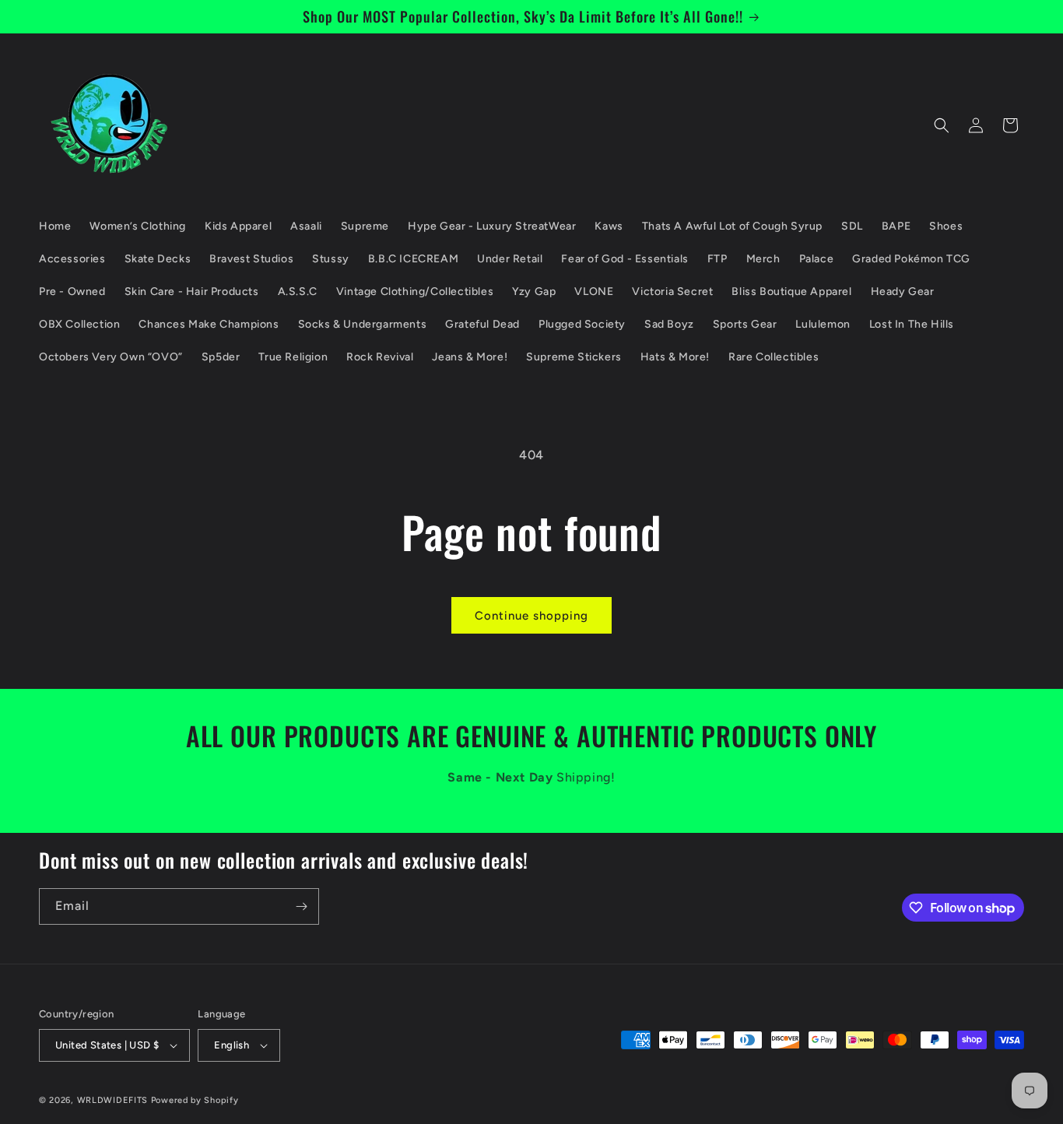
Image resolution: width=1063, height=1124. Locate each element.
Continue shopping (531, 616)
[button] (941, 125)
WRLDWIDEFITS (112, 1100)
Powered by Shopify (195, 1100)
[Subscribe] (301, 906)
